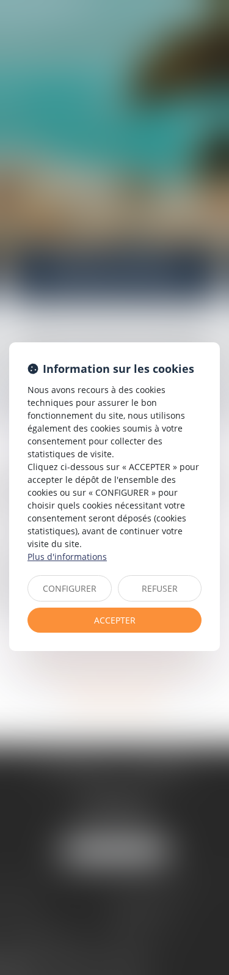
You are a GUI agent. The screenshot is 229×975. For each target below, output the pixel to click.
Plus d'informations (67, 556)
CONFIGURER (69, 588)
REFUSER (160, 588)
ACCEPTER (115, 620)
